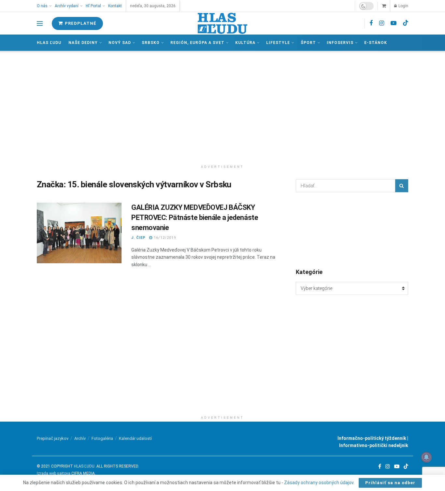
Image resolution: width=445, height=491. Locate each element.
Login (402, 6)
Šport (308, 42)
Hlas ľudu (49, 42)
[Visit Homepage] (222, 23)
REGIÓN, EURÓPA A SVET (197, 42)
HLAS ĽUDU (84, 466)
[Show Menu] (40, 23)
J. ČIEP (138, 238)
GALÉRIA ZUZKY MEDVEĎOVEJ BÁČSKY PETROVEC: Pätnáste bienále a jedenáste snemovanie (194, 217)
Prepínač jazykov (52, 438)
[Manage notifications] (426, 457)
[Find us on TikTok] (405, 23)
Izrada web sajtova (53, 473)
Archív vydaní (67, 6)
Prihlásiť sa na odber (390, 482)
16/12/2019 (164, 238)
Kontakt (115, 6)
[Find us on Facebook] (371, 23)
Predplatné (80, 23)
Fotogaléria (102, 438)
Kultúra (245, 42)
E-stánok (375, 42)
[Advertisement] (222, 106)
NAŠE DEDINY (83, 42)
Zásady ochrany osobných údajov (318, 482)
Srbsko (151, 42)
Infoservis (340, 42)
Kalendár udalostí (135, 438)
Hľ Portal (93, 6)
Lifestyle (278, 42)
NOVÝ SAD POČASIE (352, 229)
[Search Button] (401, 185)
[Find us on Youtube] (393, 23)
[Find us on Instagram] (381, 23)
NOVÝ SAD (119, 42)
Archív (80, 438)
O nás (42, 6)
